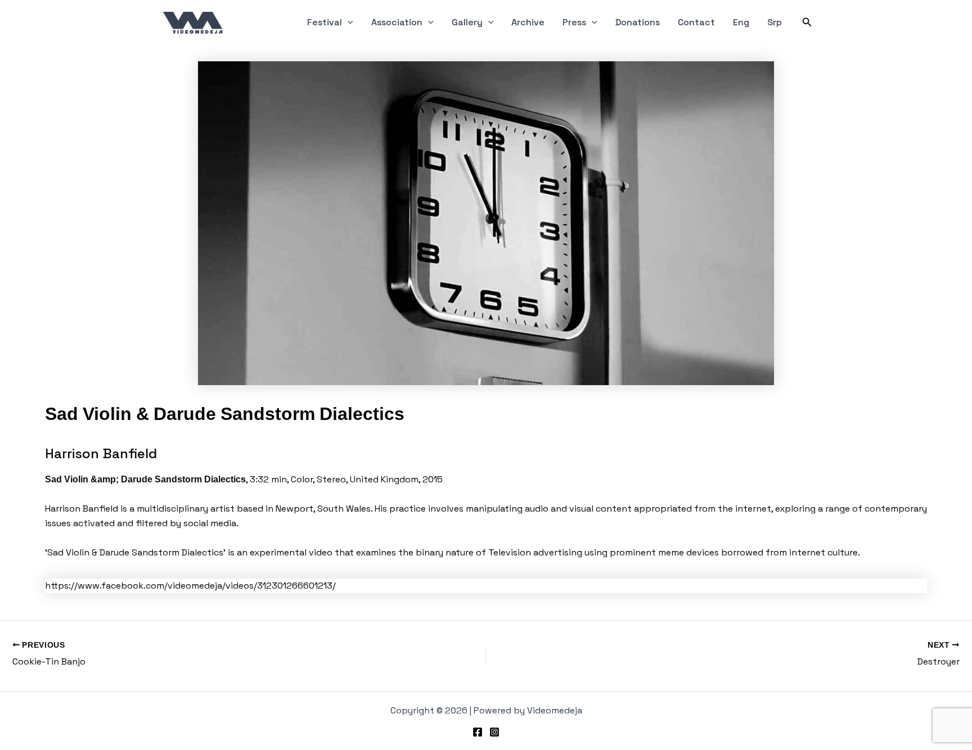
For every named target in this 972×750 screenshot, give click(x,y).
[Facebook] (477, 732)
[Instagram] (494, 732)
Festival (324, 22)
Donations (637, 22)
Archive (527, 22)
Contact (696, 22)
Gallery (467, 22)
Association (396, 22)
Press (574, 22)
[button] (347, 22)
